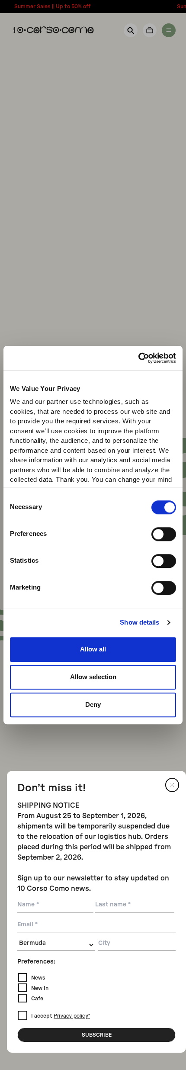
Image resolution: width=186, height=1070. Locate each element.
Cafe (37, 998)
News (38, 977)
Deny (93, 704)
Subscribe (97, 1035)
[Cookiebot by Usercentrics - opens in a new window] (138, 358)
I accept (60, 1015)
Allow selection (93, 676)
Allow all (93, 649)
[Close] (172, 785)
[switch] (163, 534)
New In (39, 988)
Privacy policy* (72, 1016)
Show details (139, 622)
